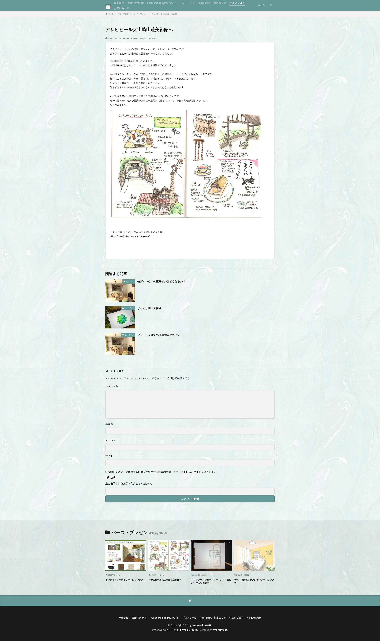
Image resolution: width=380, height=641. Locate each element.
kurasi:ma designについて (161, 2)
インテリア (130, 281)
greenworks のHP (201, 625)
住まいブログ (237, 2)
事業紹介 (119, 2)
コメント (111, 386)
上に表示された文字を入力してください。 (129, 483)
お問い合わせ (121, 8)
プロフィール (187, 2)
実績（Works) (136, 2)
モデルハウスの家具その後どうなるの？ (161, 281)
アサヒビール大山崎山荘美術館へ (165, 14)
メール (110, 439)
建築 (153, 38)
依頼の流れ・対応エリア (212, 2)
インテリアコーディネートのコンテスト (125, 579)
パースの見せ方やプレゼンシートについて (254, 581)
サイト (109, 455)
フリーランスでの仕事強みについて (158, 334)
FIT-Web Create (187, 629)
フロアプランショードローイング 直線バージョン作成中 (211, 581)
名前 (109, 424)
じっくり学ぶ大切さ (149, 308)
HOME (110, 14)
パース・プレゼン (140, 14)
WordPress (220, 629)
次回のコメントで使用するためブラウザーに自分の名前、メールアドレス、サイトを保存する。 (162, 471)
